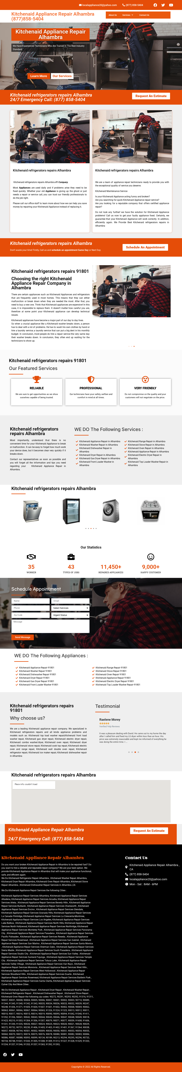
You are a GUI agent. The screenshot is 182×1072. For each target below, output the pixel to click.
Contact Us (144, 15)
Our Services (62, 76)
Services (126, 15)
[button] (131, 346)
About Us (113, 15)
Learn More (38, 76)
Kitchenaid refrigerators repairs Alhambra (51, 243)
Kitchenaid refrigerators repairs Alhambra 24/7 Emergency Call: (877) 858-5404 (51, 97)
